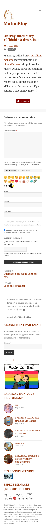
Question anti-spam (13, 238)
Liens (11, 49)
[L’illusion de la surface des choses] (8, 433)
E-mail (7, 201)
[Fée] (8, 408)
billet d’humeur (13, 64)
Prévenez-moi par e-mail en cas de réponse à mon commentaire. (20, 231)
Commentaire (10, 131)
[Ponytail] (8, 446)
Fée (16, 405)
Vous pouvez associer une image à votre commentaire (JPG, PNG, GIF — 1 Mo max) (22, 163)
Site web (7, 211)
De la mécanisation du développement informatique (27, 458)
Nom (6, 191)
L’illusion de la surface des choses (27, 432)
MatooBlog (15, 23)
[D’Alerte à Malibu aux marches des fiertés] (8, 421)
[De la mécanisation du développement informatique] (8, 459)
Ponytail (19, 443)
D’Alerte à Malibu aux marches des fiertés (27, 419)
